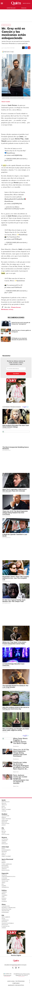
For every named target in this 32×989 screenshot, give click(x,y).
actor (4, 165)
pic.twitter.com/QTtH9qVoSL (13, 203)
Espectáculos (11, 8)
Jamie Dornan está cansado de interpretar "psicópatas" (20, 323)
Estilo (3, 848)
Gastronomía (5, 815)
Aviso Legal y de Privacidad (16, 981)
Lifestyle (4, 868)
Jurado (4, 825)
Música (3, 854)
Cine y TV (4, 853)
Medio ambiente (6, 917)
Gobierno (4, 892)
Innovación (5, 924)
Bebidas (4, 817)
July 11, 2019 (8, 244)
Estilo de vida (5, 834)
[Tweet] (23, 48)
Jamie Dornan (16, 307)
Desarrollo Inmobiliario (9, 907)
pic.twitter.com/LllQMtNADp (13, 155)
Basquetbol (5, 865)
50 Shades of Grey (7, 309)
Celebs (3, 832)
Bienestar (4, 821)
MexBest (4, 814)
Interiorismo (5, 912)
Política (4, 890)
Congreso (4, 895)
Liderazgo (4, 840)
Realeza (23, 8)
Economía (4, 878)
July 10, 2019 (8, 160)
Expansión (5, 873)
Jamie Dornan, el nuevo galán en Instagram (21, 331)
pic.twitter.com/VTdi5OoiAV (13, 287)
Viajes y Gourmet (6, 809)
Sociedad (4, 901)
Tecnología (5, 881)
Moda (3, 806)
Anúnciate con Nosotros (16, 985)
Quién (4, 800)
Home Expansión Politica (8, 876)
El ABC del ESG (5, 926)
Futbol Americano (7, 864)
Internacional (6, 879)
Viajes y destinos (6, 818)
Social (3, 918)
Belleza (4, 807)
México (3, 893)
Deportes (4, 851)
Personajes (5, 820)
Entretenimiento (6, 850)
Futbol (4, 861)
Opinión (4, 842)
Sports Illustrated (7, 859)
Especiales (5, 843)
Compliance (16, 983)
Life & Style (5, 847)
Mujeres (4, 837)
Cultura (4, 811)
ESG (3, 915)
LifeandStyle (5, 887)
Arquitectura (5, 910)
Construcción (6, 906)
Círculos (4, 804)
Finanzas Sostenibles (8, 923)
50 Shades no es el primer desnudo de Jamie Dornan (19, 338)
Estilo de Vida (5, 823)
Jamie (3, 273)
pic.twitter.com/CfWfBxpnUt (13, 239)
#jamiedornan (21, 281)
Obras (3, 882)
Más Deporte (5, 867)
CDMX (3, 896)
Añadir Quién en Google (9, 51)
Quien (13, 968)
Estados (4, 898)
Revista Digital (26, 3)
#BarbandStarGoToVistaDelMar (14, 199)
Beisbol (4, 862)
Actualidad (5, 839)
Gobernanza (5, 920)
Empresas (4, 875)
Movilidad (4, 921)
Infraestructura (6, 909)
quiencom (17, 967)
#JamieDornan (10, 153)
